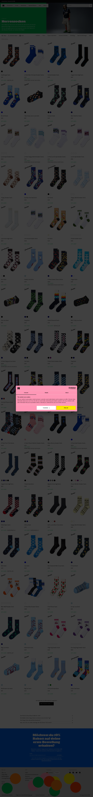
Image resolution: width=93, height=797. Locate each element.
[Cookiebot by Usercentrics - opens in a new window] (70, 388)
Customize (45, 407)
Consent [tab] (26, 392)
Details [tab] (46, 392)
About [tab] (66, 392)
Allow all (66, 407)
